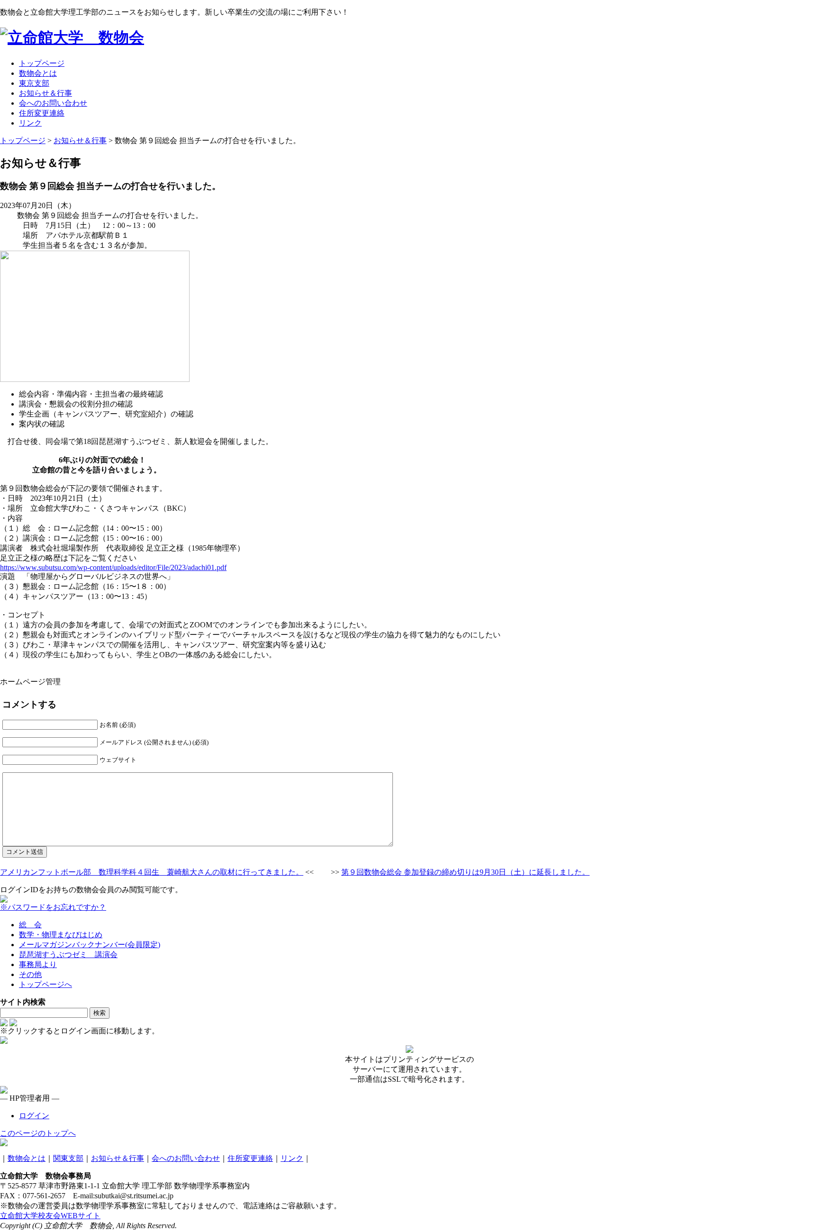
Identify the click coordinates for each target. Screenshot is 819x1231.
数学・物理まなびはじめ (60, 935)
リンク (292, 1158)
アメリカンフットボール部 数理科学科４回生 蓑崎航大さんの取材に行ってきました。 (151, 872)
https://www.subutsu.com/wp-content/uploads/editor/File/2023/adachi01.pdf (113, 567)
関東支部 (68, 1158)
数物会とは (27, 1158)
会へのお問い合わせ (186, 1158)
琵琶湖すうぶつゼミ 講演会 (68, 954)
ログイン (34, 1116)
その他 (30, 974)
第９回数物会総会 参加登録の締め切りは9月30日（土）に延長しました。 (465, 872)
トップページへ (45, 984)
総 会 (30, 925)
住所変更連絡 (250, 1158)
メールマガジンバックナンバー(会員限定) (89, 945)
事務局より (38, 964)
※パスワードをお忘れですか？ (53, 907)
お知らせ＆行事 (117, 1158)
